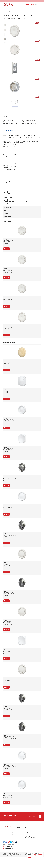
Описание (5, 135)
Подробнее (6, 248)
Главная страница (6, 10)
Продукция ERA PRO (16, 834)
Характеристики (12, 135)
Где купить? (5, 129)
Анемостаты (17, 10)
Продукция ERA (15, 825)
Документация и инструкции (23, 135)
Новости (27, 829)
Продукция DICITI (16, 827)
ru (3, 850)
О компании (28, 825)
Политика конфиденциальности (30, 837)
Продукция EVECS (16, 829)
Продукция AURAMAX (17, 832)
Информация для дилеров (8, 130)
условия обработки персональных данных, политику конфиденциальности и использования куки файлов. (35, 855)
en (5, 850)
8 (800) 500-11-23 (29, 4)
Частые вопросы (34, 135)
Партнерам (27, 827)
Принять (29, 857)
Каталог (12, 10)
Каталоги (27, 834)
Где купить (27, 832)
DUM (23, 10)
